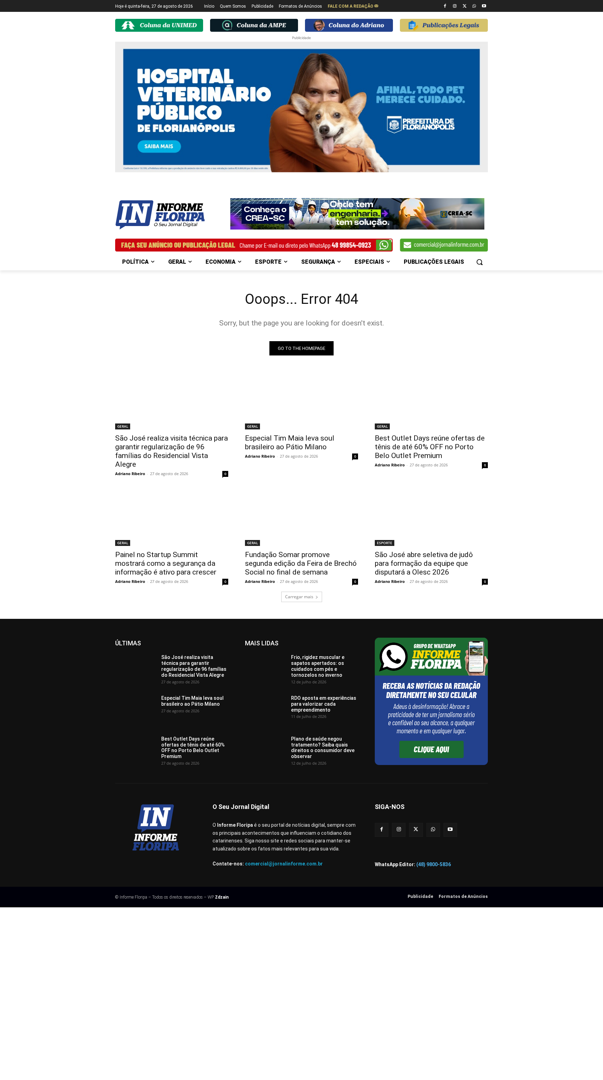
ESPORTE (384, 542)
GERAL (122, 426)
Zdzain (222, 897)
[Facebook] (445, 6)
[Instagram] (455, 6)
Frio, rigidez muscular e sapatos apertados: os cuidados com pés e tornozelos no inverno (317, 665)
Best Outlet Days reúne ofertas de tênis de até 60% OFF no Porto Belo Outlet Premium (430, 447)
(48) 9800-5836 (433, 864)
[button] (479, 262)
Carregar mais (299, 597)
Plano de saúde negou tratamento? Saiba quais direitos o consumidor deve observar (323, 747)
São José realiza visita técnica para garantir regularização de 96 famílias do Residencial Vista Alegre (171, 451)
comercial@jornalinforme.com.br (284, 864)
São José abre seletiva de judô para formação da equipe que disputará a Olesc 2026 (424, 563)
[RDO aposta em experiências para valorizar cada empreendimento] (265, 709)
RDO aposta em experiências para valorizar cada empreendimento (323, 704)
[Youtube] (484, 6)
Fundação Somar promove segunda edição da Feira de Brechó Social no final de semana (301, 563)
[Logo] (171, 215)
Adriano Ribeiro (130, 473)
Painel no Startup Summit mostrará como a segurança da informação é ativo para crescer (165, 563)
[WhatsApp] (474, 6)
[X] (465, 6)
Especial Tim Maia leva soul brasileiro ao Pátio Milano (289, 442)
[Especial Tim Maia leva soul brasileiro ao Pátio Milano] (301, 401)
